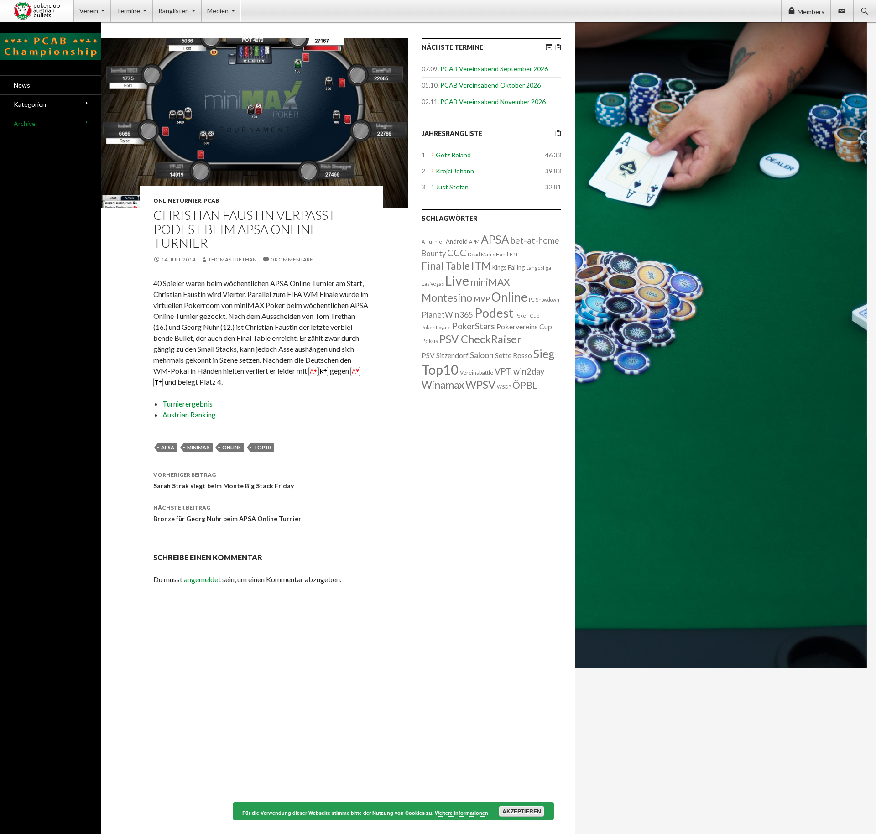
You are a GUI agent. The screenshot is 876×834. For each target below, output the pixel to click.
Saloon (482, 355)
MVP (482, 298)
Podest (494, 312)
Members (811, 12)
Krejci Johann (455, 171)
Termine (128, 11)
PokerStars (473, 326)
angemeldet (202, 579)
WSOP (504, 387)
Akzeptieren (521, 811)
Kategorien (30, 104)
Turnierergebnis (187, 403)
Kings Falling (508, 267)
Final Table (446, 266)
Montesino (447, 297)
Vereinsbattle (476, 372)
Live (457, 280)
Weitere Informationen (461, 812)
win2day (528, 371)
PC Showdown (544, 299)
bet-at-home (535, 240)
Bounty (434, 253)
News (22, 85)
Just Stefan (452, 187)
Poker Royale (436, 327)
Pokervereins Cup (524, 326)
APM (474, 242)
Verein (88, 11)
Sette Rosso (513, 355)
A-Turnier (433, 242)
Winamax (443, 385)
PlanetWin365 (447, 314)
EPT (514, 254)
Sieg (543, 353)
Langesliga (538, 268)
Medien (218, 11)
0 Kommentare (292, 259)
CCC (456, 252)
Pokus (430, 340)
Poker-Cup (527, 315)
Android (457, 241)
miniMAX (198, 447)
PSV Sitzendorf (445, 355)
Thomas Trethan (232, 259)
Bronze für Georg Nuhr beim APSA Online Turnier (227, 513)
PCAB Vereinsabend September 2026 (494, 69)
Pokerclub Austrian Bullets (43, 11)
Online (231, 447)
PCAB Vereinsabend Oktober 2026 (490, 85)
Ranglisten (173, 11)
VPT (503, 371)
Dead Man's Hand (488, 254)
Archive (25, 123)
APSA (167, 447)
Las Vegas (433, 284)
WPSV (480, 384)
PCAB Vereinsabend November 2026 (493, 101)
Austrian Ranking (189, 414)
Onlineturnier (177, 200)
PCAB (211, 200)
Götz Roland (453, 155)
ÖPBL (524, 385)
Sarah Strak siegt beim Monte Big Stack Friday (223, 480)
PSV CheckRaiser (480, 339)
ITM (481, 265)
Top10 (262, 447)
